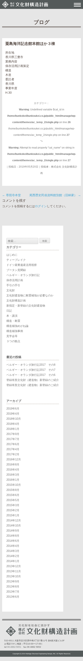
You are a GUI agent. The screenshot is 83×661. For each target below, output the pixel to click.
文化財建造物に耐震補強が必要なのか (29, 295)
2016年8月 (12, 464)
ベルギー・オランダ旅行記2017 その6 (30, 374)
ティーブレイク (16, 259)
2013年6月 (12, 596)
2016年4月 (12, 469)
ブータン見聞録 (16, 270)
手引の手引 (13, 285)
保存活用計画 (14, 280)
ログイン (41, 206)
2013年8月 (12, 586)
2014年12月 (13, 520)
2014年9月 (12, 530)
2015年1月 (12, 515)
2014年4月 (12, 545)
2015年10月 (13, 484)
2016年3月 (12, 474)
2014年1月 (12, 561)
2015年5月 (12, 500)
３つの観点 (13, 341)
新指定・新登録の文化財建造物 (25, 305)
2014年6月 (12, 540)
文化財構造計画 (16, 300)
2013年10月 (13, 576)
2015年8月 (12, 490)
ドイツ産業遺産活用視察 (21, 265)
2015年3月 (12, 505)
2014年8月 (12, 535)
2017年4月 (12, 449)
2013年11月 (13, 571)
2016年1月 (12, 479)
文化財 (10, 290)
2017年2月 (12, 454)
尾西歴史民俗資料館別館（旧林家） (55, 195)
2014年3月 (12, 551)
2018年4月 (12, 423)
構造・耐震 (13, 320)
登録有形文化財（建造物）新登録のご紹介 (32, 380)
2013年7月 (12, 591)
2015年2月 (12, 510)
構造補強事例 (14, 331)
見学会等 (11, 336)
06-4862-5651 (14, 647)
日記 (9, 310)
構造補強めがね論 (17, 326)
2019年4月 (12, 413)
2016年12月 (13, 459)
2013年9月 (12, 581)
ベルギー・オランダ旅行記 (23, 275)
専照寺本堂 (11, 195)
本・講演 (11, 315)
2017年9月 (12, 434)
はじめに (11, 254)
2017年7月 (12, 439)
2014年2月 (12, 556)
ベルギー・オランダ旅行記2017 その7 (30, 369)
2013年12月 (13, 566)
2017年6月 (12, 444)
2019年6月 (12, 408)
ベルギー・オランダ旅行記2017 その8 (30, 364)
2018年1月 (12, 428)
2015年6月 (12, 495)
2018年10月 (13, 418)
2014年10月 (13, 525)
